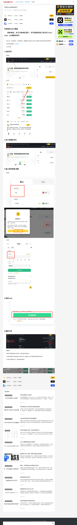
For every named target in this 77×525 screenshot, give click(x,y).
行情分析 (33, 1)
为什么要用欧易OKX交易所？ (28, 442)
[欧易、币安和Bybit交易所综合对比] (11, 469)
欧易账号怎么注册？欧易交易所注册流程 (31, 453)
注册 (51, 15)
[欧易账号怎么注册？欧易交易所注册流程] (11, 457)
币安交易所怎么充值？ (26, 395)
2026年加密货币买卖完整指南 (28, 418)
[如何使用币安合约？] (11, 481)
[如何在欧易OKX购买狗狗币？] (11, 504)
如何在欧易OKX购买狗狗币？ (28, 500)
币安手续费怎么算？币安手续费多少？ (30, 430)
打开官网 (17, 43)
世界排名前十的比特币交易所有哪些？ (30, 406)
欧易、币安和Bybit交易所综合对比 (29, 465)
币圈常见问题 (27, 1)
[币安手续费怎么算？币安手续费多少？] (11, 434)
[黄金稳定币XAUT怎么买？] (11, 492)
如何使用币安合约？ (25, 477)
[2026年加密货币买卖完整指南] (11, 422)
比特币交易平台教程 (19, 1)
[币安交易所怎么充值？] (11, 398)
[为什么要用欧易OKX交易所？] (11, 445)
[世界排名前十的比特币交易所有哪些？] (11, 410)
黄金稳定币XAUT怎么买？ (27, 489)
